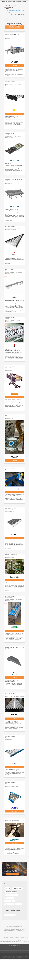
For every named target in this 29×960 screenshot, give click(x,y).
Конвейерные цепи (9, 897)
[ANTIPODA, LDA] (14, 763)
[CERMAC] (14, 714)
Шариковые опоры (9, 904)
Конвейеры (7, 888)
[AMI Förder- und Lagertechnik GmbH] (14, 673)
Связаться (14, 65)
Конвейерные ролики (9, 901)
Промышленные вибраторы (11, 894)
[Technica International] (14, 576)
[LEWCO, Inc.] (14, 807)
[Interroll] (14, 110)
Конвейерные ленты (17, 888)
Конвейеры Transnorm (10, 915)
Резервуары (18, 904)
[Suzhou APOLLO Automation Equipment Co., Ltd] (14, 345)
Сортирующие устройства (11, 891)
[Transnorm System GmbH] (14, 160)
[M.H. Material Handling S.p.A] (14, 627)
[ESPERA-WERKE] (14, 393)
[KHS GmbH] (14, 61)
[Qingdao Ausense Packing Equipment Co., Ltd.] (14, 253)
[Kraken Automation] (14, 839)
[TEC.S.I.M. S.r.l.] (14, 297)
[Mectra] (14, 456)
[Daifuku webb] (14, 488)
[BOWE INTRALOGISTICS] (14, 534)
